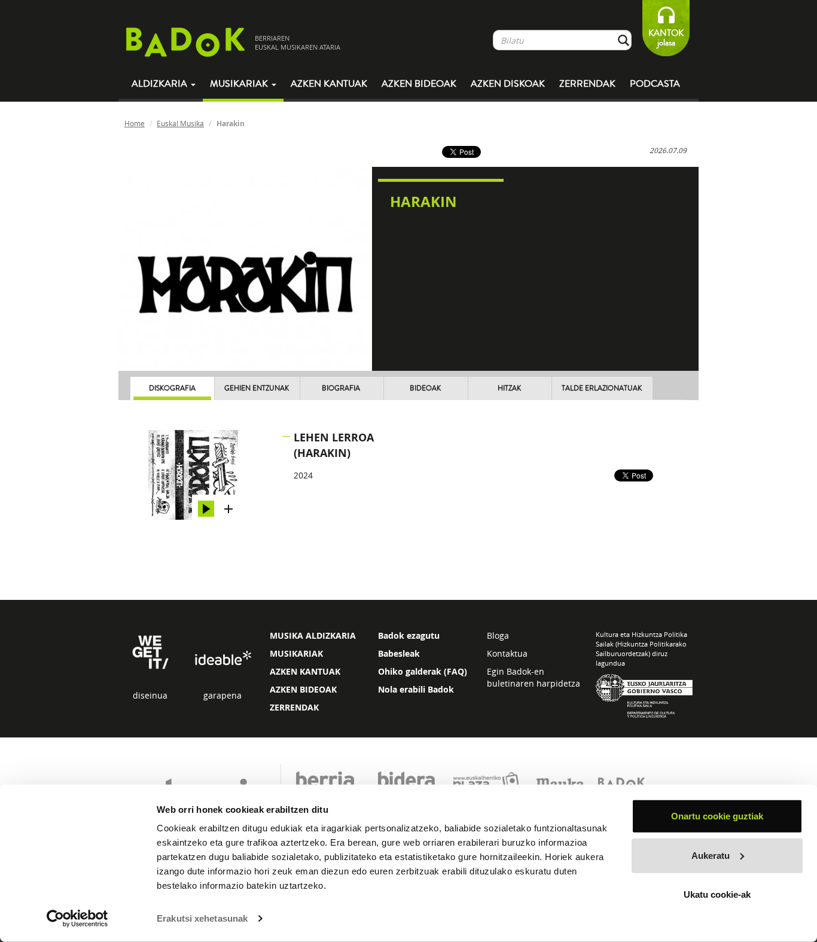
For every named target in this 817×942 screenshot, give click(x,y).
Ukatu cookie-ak (717, 894)
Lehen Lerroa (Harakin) (334, 445)
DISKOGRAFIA (172, 388)
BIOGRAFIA (341, 388)
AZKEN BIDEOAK (303, 689)
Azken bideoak (419, 83)
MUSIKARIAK (296, 653)
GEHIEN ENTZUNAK (256, 388)
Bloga (498, 635)
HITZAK (509, 388)
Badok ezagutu (409, 635)
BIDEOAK (425, 388)
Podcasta (655, 83)
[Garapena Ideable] (222, 658)
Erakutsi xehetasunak (202, 918)
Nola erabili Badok (416, 689)
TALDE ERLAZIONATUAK (602, 388)
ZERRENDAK (294, 707)
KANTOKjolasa (666, 38)
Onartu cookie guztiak (717, 816)
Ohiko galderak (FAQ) (422, 671)
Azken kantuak (329, 83)
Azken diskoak (508, 83)
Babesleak (399, 653)
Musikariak (240, 83)
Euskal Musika (180, 123)
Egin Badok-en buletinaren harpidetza (533, 677)
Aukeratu (710, 855)
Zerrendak (587, 83)
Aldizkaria (161, 83)
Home (134, 123)
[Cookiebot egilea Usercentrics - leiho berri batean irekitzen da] (77, 919)
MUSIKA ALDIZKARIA (313, 635)
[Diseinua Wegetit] (150, 651)
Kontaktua (507, 653)
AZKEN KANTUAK (305, 671)
